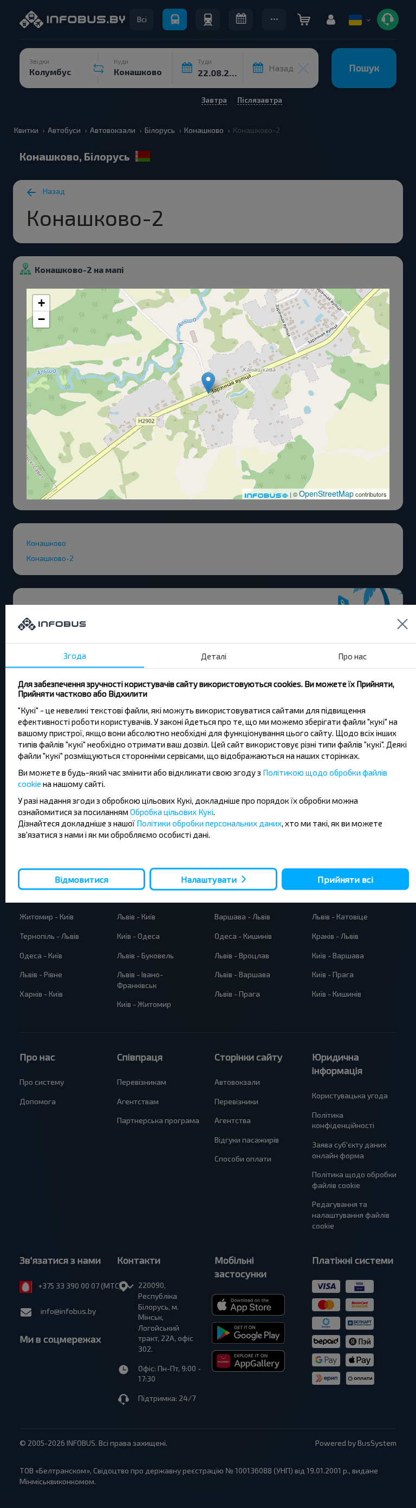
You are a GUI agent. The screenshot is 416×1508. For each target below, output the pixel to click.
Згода (74, 655)
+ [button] (41, 303)
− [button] (41, 319)
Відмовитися (81, 878)
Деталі (213, 656)
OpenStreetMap (326, 493)
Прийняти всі (345, 878)
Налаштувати (209, 879)
